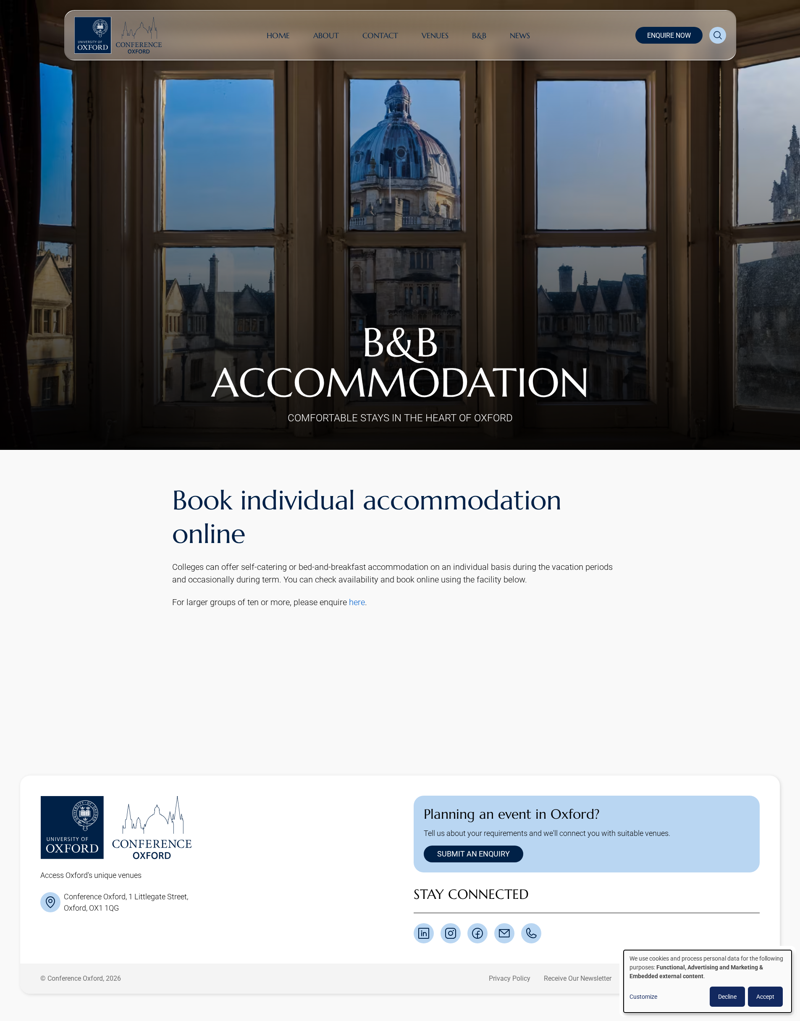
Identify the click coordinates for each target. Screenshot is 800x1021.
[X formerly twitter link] (424, 933)
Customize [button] (643, 996)
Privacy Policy (509, 978)
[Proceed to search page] (717, 35)
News (520, 35)
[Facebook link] (477, 933)
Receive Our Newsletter (577, 978)
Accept (765, 996)
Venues (435, 35)
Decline (727, 996)
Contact (380, 35)
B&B (479, 35)
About (326, 35)
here (357, 602)
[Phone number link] (531, 933)
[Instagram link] (451, 933)
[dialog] (708, 981)
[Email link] (504, 933)
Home (278, 35)
